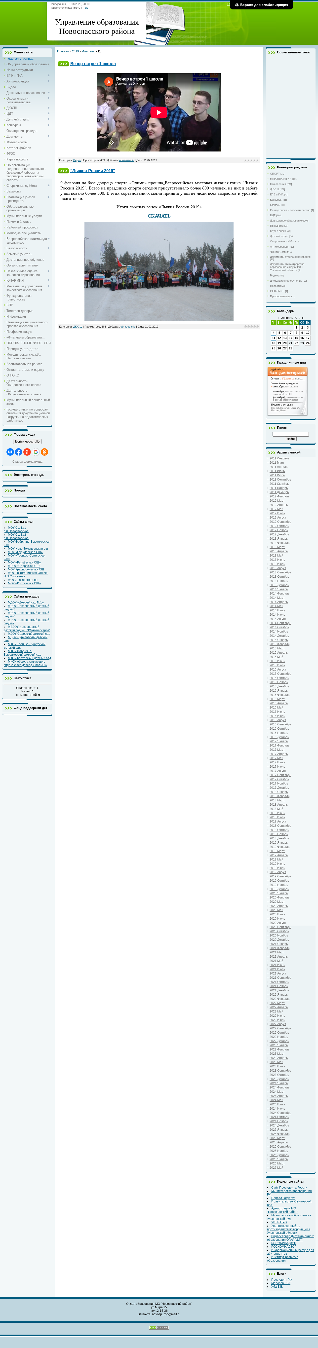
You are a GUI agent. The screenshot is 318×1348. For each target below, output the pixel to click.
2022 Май (276, 1011)
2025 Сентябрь (280, 1146)
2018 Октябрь (279, 830)
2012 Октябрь (279, 526)
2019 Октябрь (279, 880)
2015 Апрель (279, 652)
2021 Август (278, 973)
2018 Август (278, 821)
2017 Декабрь (279, 787)
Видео (77, 160)
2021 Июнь (277, 965)
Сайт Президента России (289, 1187)
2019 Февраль (279, 847)
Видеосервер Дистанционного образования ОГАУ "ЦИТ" (290, 1238)
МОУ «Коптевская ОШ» (24, 583)
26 (279, 348)
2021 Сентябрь (280, 977)
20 (285, 343)
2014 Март (277, 597)
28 (290, 348)
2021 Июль (277, 969)
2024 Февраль (279, 1087)
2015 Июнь (277, 661)
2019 (75, 51)
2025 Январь (279, 1129)
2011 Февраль (279, 458)
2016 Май (276, 707)
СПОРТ (275, 173)
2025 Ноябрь (279, 1151)
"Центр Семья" (279, 251)
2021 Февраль (279, 948)
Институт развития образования (282, 1258)
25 (273, 348)
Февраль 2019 (291, 318)
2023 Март (277, 1053)
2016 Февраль (279, 695)
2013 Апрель (279, 551)
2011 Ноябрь (279, 488)
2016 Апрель (279, 703)
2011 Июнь (277, 471)
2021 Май (276, 961)
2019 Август (278, 872)
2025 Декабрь (279, 1155)
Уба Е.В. (277, 1286)
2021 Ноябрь (279, 986)
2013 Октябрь (279, 576)
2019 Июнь (277, 863)
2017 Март (277, 749)
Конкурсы (276, 199)
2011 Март (277, 462)
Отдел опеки (278, 230)
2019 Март (277, 851)
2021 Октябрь (279, 982)
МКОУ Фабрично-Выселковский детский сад (22, 652)
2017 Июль (277, 766)
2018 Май (276, 809)
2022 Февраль (279, 999)
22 (296, 343)
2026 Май (276, 1167)
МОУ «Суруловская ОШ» (25, 552)
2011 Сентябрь (280, 479)
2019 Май (276, 859)
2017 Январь (279, 741)
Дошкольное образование (286, 220)
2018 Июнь (277, 813)
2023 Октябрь (279, 1075)
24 (308, 343)
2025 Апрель (279, 1142)
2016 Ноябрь (279, 733)
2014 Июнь (277, 610)
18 (273, 343)
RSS (85, 7)
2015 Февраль (279, 644)
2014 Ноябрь (279, 631)
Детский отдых (279, 236)
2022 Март (277, 1003)
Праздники (276, 225)
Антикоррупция (279, 246)
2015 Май (276, 657)
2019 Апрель (279, 855)
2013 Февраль (279, 543)
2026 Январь (279, 1159)
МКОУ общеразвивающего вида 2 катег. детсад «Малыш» (25, 663)
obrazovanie (126, 160)
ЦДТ (273, 215)
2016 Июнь (277, 711)
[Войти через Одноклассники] (44, 452)
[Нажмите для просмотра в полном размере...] (159, 319)
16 (302, 338)
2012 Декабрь (279, 534)
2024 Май (276, 1100)
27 (285, 348)
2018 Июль (277, 817)
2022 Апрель (279, 1007)
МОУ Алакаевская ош (23, 580)
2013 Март (277, 547)
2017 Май (276, 758)
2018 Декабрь (279, 838)
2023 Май (276, 1062)
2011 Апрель (278, 467)
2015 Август (278, 669)
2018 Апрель (279, 804)
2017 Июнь (277, 762)
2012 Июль (277, 513)
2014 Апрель (279, 602)
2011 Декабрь (279, 492)
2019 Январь (279, 842)
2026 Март (277, 1163)
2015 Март (277, 648)
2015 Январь (279, 640)
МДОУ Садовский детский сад (29, 634)
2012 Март (277, 500)
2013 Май (276, 555)
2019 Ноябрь (279, 885)
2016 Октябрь (279, 728)
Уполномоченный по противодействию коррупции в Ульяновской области (288, 1229)
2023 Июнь (277, 1066)
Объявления (278, 184)
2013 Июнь (277, 560)
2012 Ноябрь (279, 530)
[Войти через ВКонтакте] (10, 452)
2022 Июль (277, 1020)
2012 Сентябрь (280, 522)
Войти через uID (27, 441)
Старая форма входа (27, 461)
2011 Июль (277, 475)
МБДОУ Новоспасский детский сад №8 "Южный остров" (27, 628)
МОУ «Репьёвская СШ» (24, 562)
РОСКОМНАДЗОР (283, 1246)
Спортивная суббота (283, 241)
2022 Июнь (277, 1015)
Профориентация (281, 296)
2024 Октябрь (279, 1117)
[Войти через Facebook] (18, 452)
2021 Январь (279, 944)
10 (308, 333)
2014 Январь (279, 589)
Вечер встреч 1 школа (93, 63)
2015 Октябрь (279, 678)
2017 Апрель (279, 754)
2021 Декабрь (279, 990)
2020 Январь (279, 893)
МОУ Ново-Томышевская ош (28, 548)
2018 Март (277, 800)
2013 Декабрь (279, 585)
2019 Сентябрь (280, 876)
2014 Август (278, 619)
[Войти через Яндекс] (27, 452)
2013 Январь (279, 538)
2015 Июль (277, 665)
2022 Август (278, 1024)
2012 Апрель (279, 505)
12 (279, 338)
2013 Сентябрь (280, 572)
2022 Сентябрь (280, 1028)
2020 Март (277, 901)
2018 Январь (279, 792)
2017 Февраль (279, 745)
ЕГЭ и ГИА (276, 194)
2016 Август (278, 720)
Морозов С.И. (280, 1283)
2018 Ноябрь (279, 834)
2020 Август (278, 923)
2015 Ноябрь (279, 682)
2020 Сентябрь (280, 927)
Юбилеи (275, 204)
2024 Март (277, 1091)
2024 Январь (279, 1083)
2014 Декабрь (279, 635)
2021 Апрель (279, 956)
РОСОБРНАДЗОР (283, 1243)
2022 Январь (279, 994)
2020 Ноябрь (279, 935)
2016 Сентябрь (280, 724)
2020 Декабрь (279, 939)
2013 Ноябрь (279, 581)
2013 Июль (277, 564)
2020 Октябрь (279, 931)
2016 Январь (279, 690)
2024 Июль (277, 1108)
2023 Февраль (279, 1049)
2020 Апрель (279, 906)
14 (290, 338)
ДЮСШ (77, 326)
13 (285, 338)
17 (308, 338)
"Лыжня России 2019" (92, 170)
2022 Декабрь (279, 1041)
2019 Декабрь (279, 889)
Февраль (88, 51)
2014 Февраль (279, 593)
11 (273, 338)
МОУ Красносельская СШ (26, 569)
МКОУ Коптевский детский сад (29, 658)
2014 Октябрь (279, 627)
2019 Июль (277, 868)
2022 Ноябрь (279, 1037)
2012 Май (276, 509)
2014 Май (276, 606)
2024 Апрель (279, 1096)
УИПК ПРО (279, 1222)
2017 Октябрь (279, 779)
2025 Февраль (279, 1134)
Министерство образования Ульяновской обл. (289, 1217)
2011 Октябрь (279, 484)
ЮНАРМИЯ (277, 291)
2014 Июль (277, 614)
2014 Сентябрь (280, 623)
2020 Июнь (277, 914)
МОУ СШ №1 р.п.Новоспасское (16, 529)
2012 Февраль (279, 496)
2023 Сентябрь (280, 1070)
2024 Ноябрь (279, 1121)
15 (296, 338)
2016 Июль (277, 716)
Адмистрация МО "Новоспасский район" (282, 1210)
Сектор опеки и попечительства (290, 210)
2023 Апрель (279, 1058)
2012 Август (278, 517)
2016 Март (277, 699)
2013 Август (278, 568)
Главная (63, 51)
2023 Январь (279, 1045)
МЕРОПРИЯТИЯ (280, 178)
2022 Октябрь (279, 1032)
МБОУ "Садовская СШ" (24, 566)
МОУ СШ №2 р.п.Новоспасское (16, 536)
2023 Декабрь (279, 1079)
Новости (275, 285)
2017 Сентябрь (280, 775)
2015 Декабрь (279, 686)
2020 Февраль (279, 897)
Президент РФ (281, 1279)
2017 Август (278, 771)
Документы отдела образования (290, 256)
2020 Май (276, 910)
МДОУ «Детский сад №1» (26, 602)
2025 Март (277, 1138)
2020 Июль (277, 918)
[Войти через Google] (36, 452)
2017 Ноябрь (279, 783)
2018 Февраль (279, 796)
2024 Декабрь (279, 1125)
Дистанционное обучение (286, 280)
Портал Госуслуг (283, 1198)
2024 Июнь (277, 1104)
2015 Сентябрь (280, 673)
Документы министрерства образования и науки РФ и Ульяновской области (287, 267)
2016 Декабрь (279, 737)
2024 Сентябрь (280, 1113)
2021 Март (277, 952)
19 (279, 343)
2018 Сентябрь (280, 825)
